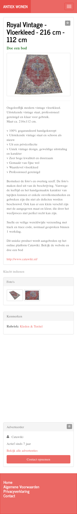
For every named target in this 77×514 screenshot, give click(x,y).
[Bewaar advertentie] (67, 23)
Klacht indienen (13, 271)
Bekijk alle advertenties (22, 450)
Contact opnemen (38, 459)
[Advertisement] (38, 379)
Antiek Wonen (15, 6)
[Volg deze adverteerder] (69, 426)
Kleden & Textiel (31, 326)
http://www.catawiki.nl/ (22, 259)
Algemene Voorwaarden (21, 486)
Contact (9, 495)
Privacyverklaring (16, 491)
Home (7, 482)
